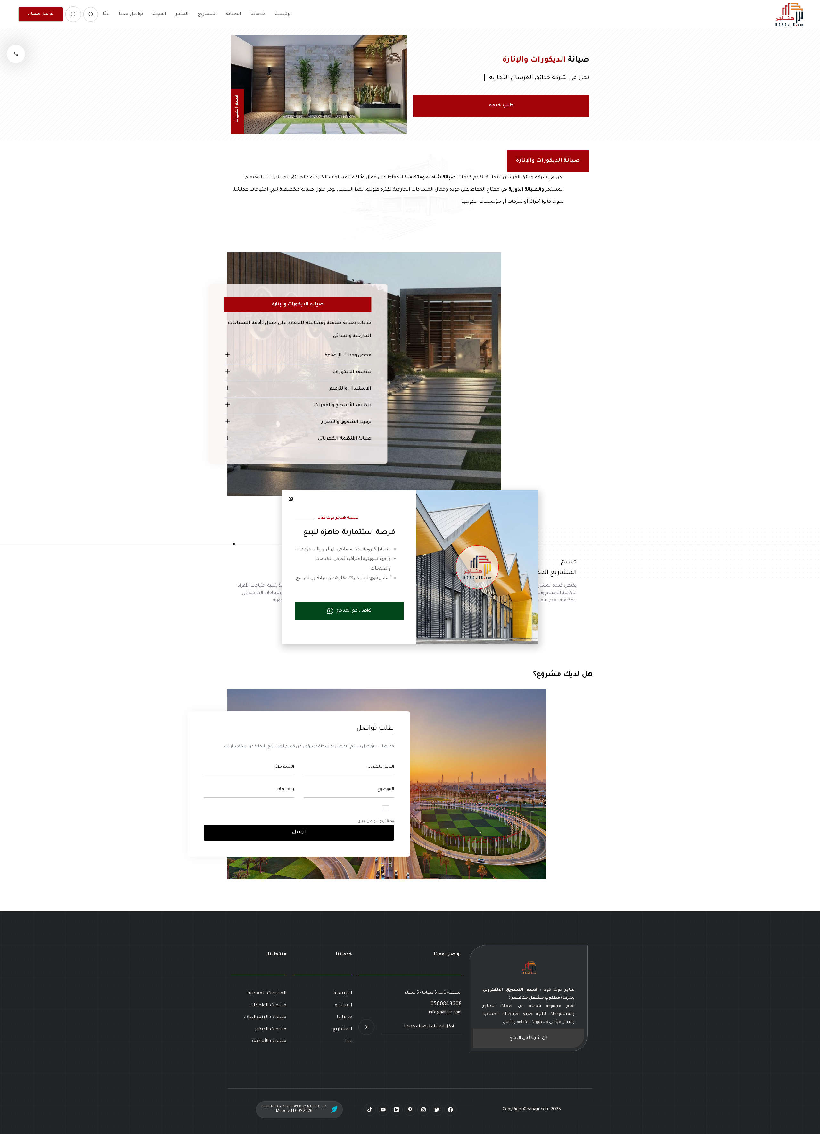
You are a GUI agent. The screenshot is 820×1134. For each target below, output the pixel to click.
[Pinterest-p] (410, 1110)
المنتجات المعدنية (266, 993)
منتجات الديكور (270, 1029)
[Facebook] (450, 1110)
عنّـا (348, 1041)
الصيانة (233, 14)
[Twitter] (437, 1110)
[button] (90, 14)
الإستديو (343, 1005)
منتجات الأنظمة (269, 1041)
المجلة (159, 14)
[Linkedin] (396, 1110)
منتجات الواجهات (267, 1005)
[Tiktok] (370, 1110)
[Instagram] (423, 1110)
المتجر (182, 14)
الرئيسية (283, 14)
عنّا (106, 14)
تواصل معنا (131, 14)
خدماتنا (257, 14)
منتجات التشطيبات (264, 1017)
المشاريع (207, 14)
